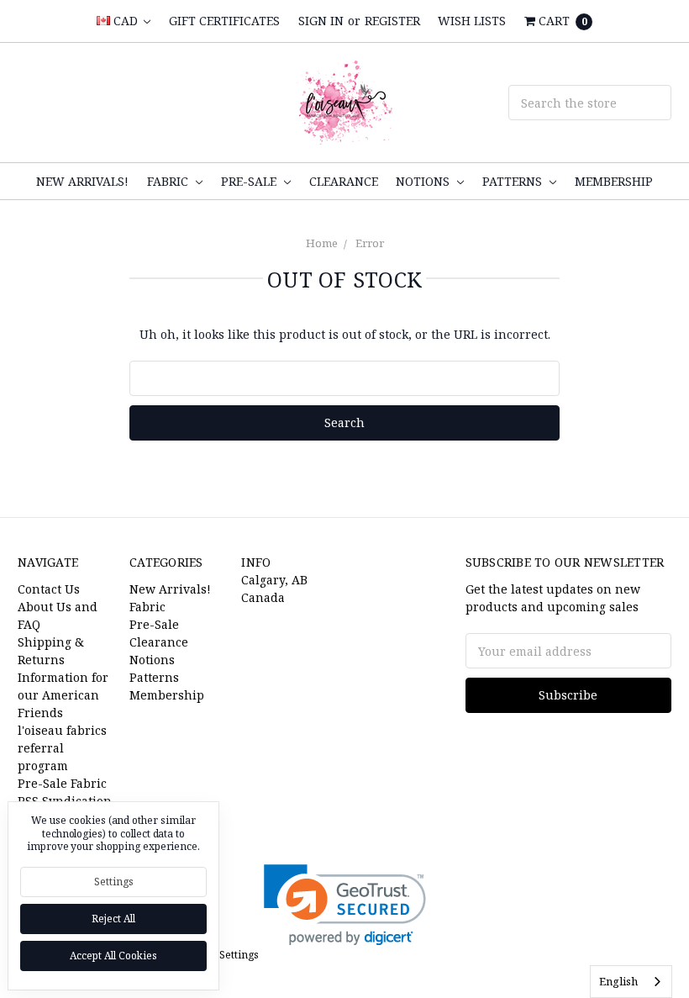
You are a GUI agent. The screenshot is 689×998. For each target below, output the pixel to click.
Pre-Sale (250, 181)
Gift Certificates (224, 21)
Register (392, 21)
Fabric (169, 181)
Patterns (513, 181)
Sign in (321, 21)
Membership (614, 181)
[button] (344, 905)
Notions (424, 181)
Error (369, 243)
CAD (125, 21)
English (618, 981)
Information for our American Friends (63, 695)
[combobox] (631, 981)
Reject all (113, 918)
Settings (114, 881)
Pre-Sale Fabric (62, 783)
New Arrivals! (82, 181)
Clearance (343, 181)
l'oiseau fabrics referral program (62, 748)
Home (322, 243)
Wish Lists (472, 21)
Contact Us (49, 589)
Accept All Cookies (113, 955)
